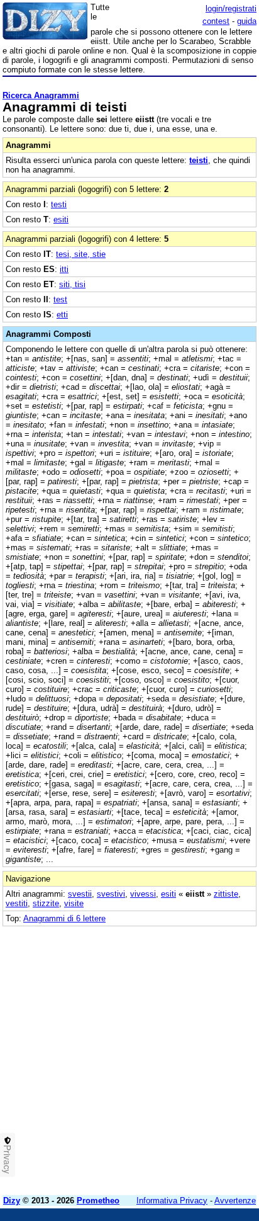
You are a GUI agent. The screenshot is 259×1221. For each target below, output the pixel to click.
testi (59, 204)
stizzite (46, 903)
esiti (61, 219)
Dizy (11, 1200)
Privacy (7, 1159)
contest (215, 21)
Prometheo (98, 1200)
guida (246, 21)
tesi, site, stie (81, 254)
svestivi (111, 894)
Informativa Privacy (171, 1200)
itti (64, 269)
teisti (198, 160)
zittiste (226, 894)
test (60, 299)
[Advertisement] (129, 1056)
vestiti (17, 903)
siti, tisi (72, 284)
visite (74, 903)
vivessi (143, 894)
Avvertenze (235, 1200)
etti (62, 314)
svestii (80, 894)
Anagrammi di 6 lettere (64, 918)
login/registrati (231, 8)
